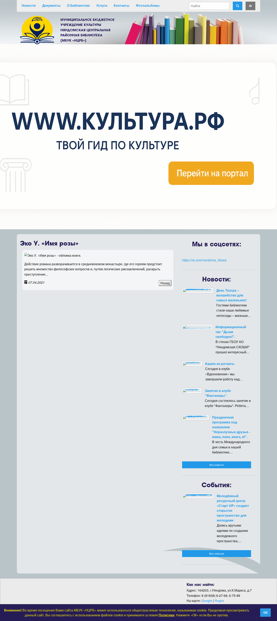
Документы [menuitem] (51, 5)
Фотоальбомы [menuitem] (148, 5)
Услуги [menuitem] (101, 5)
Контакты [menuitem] (121, 5)
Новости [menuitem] (29, 5)
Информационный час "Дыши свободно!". (231, 332)
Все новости (216, 464)
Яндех (219, 600)
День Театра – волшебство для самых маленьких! (231, 295)
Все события (216, 553)
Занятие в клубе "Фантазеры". (218, 393)
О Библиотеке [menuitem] (78, 5)
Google (207, 600)
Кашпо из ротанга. (220, 363)
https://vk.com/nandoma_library (204, 260)
